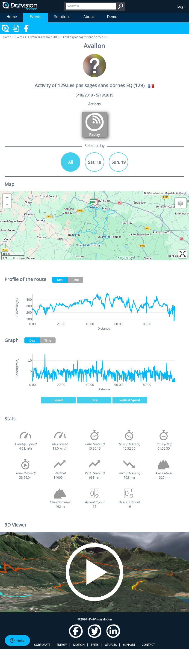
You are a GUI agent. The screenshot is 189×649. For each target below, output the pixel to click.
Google (183, 193)
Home (11, 16)
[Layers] (180, 203)
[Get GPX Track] (16, 28)
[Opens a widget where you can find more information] (17, 641)
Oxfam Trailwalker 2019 (43, 37)
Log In (181, 6)
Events (35, 16)
